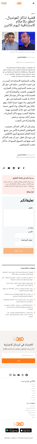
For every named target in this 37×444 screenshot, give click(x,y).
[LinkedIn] (14, 375)
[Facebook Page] (26, 375)
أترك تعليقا (18, 251)
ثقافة (33, 390)
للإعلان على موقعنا (30, 410)
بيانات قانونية (31, 412)
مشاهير (33, 397)
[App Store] (26, 430)
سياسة (33, 384)
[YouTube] (18, 375)
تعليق (31, 208)
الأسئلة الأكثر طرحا (30, 408)
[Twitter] (22, 375)
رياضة (33, 395)
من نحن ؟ (32, 406)
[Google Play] (12, 430)
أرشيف (33, 417)
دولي (34, 399)
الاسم (30, 232)
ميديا (34, 393)
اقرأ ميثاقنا (30, 192)
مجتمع (33, 13)
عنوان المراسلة (27, 240)
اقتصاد (33, 386)
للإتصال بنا (32, 415)
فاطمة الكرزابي (21, 57)
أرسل (18, 360)
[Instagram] (10, 375)
